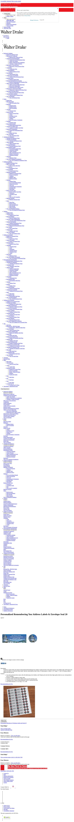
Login (7, 38)
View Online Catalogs (8, 780)
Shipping (8, 23)
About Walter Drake (8, 781)
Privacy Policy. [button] (27, 15)
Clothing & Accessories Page (13, 301)
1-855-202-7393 (10, 20)
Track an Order (9, 25)
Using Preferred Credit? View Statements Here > (10, 11)
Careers (5, 782)
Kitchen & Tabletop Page (12, 54)
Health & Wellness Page (11, 163)
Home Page (9, 100)
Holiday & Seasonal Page (12, 236)
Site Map (5, 809)
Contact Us (6, 773)
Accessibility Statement (6, 1)
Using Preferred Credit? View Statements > (9, 6)
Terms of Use (6, 805)
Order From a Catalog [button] (11, 15)
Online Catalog (9, 16)
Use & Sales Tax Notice (8, 808)
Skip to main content (16, 1)
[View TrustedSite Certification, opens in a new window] (7, 818)
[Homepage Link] (12, 33)
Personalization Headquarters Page (14, 261)
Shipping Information (8, 776)
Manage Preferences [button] (34, 20)
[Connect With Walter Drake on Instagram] (13, 787)
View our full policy (15, 735)
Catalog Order (7, 13)
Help (5, 17)
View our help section (6, 728)
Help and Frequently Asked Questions (15, 21)
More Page (8, 361)
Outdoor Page (9, 212)
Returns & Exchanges (11, 24)
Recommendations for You (7, 684)
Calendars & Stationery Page (13, 138)
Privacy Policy (6, 806)
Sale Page (8, 325)
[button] (42, 20)
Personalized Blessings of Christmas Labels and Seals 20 (13, 723)
